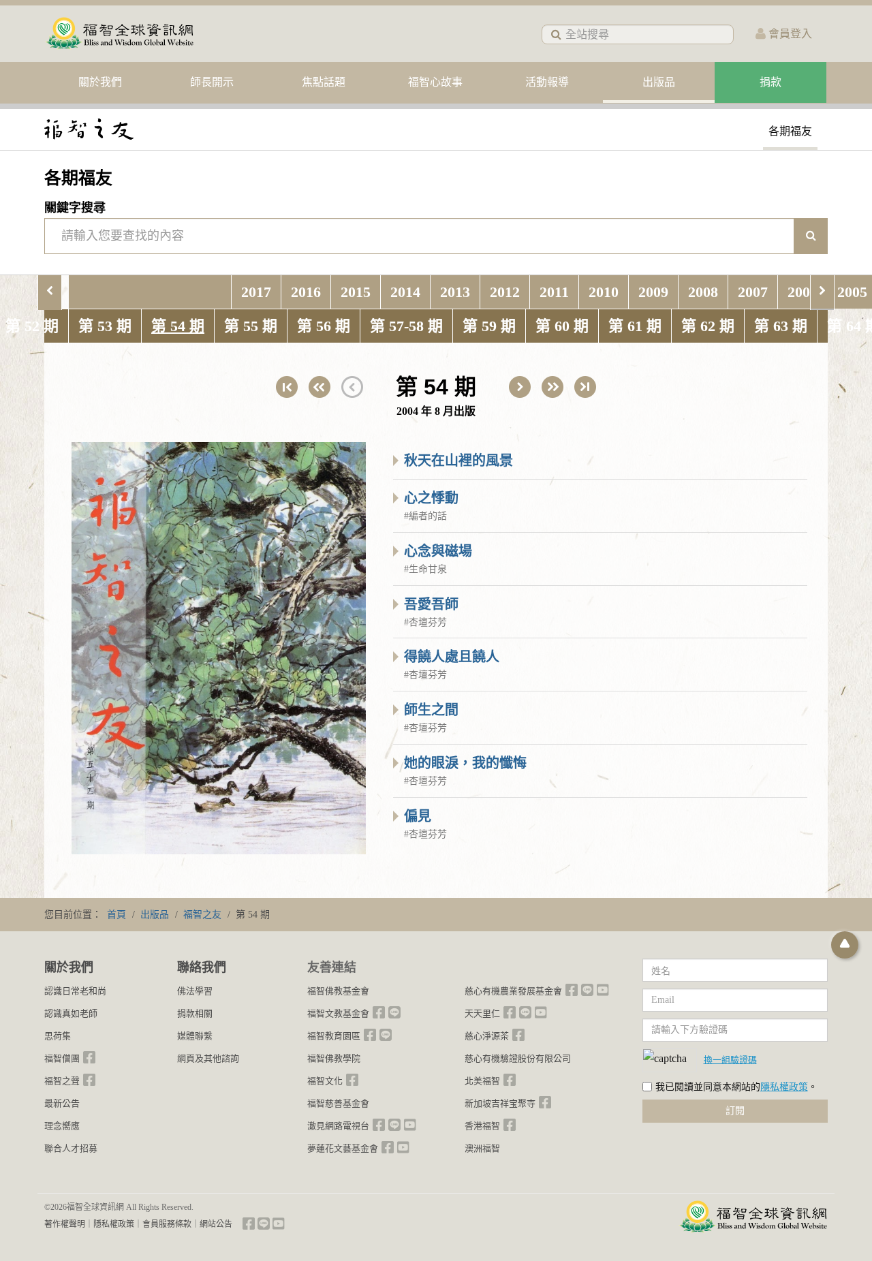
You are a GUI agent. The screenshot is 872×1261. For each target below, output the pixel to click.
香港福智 (482, 1126)
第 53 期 (104, 325)
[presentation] (49, 292)
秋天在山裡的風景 (458, 460)
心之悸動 (431, 498)
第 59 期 (489, 325)
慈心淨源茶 (487, 1036)
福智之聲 (62, 1081)
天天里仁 (482, 1013)
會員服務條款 (166, 1224)
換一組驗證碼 (730, 1059)
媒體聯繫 (195, 1036)
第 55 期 (250, 325)
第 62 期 (707, 325)
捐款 (770, 82)
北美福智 (482, 1081)
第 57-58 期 (406, 325)
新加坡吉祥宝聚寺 (500, 1103)
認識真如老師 (70, 1013)
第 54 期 (177, 325)
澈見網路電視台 (338, 1126)
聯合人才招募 (70, 1148)
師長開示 (212, 82)
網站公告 (216, 1224)
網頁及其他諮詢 (208, 1058)
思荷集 (57, 1036)
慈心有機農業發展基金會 (513, 991)
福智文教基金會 (338, 1013)
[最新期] (585, 387)
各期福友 (790, 131)
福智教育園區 (333, 1036)
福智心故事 (435, 82)
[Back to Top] (844, 945)
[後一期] (520, 387)
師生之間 (431, 709)
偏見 (417, 816)
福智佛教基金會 (338, 991)
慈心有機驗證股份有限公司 (518, 1058)
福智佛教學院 (333, 1058)
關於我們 (100, 82)
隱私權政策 (784, 1087)
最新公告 (62, 1103)
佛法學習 (195, 991)
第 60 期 (562, 325)
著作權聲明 (64, 1224)
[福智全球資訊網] (119, 33)
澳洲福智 (482, 1148)
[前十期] (319, 387)
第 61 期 (634, 325)
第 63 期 (780, 325)
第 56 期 (323, 325)
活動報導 (547, 82)
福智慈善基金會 (338, 1103)
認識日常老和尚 (75, 991)
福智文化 (325, 1081)
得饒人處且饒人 (451, 656)
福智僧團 (62, 1058)
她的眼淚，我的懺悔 (465, 763)
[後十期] (552, 387)
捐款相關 (195, 1013)
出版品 (658, 82)
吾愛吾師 (431, 604)
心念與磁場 (438, 551)
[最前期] (287, 387)
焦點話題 (323, 82)
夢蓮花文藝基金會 (342, 1148)
